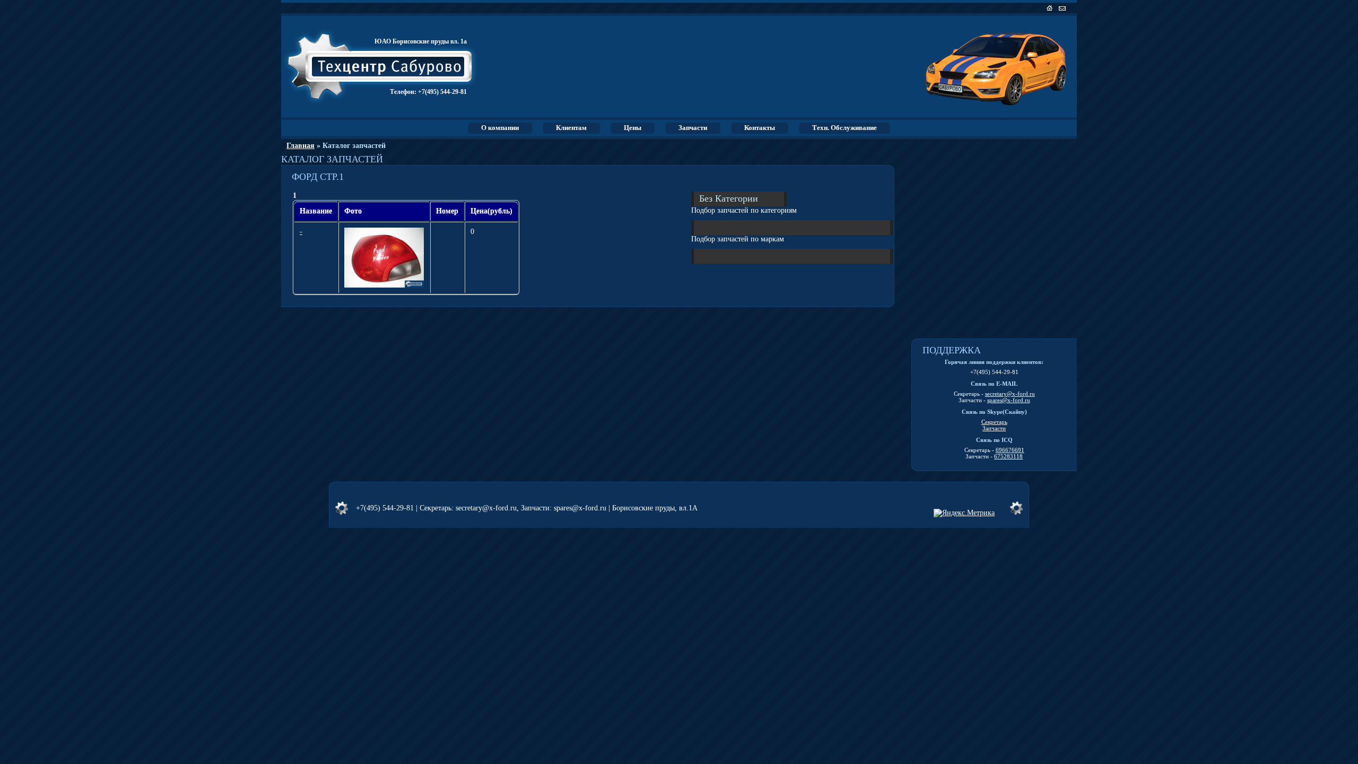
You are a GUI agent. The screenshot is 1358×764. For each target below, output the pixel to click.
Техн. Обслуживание (844, 128)
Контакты (759, 128)
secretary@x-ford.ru (1010, 393)
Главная (300, 146)
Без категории (728, 198)
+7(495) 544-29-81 (442, 92)
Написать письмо (1063, 8)
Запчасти (692, 128)
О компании (500, 128)
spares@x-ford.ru (1008, 400)
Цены (632, 128)
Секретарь (994, 422)
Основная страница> (1050, 8)
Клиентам (571, 128)
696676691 (1010, 450)
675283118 (1008, 456)
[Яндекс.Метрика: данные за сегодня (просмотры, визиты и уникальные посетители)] (964, 513)
